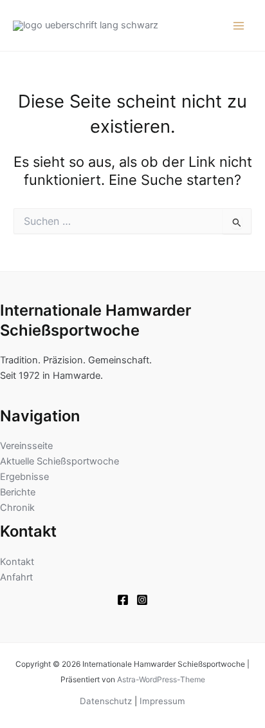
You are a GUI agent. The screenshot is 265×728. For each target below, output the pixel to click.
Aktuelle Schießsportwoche (59, 461)
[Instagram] (142, 600)
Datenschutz (106, 701)
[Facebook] (123, 600)
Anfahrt (16, 577)
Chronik (17, 507)
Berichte (17, 492)
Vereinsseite (26, 446)
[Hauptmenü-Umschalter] (238, 25)
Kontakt (17, 562)
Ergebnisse (24, 477)
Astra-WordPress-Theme (161, 679)
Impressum (162, 701)
